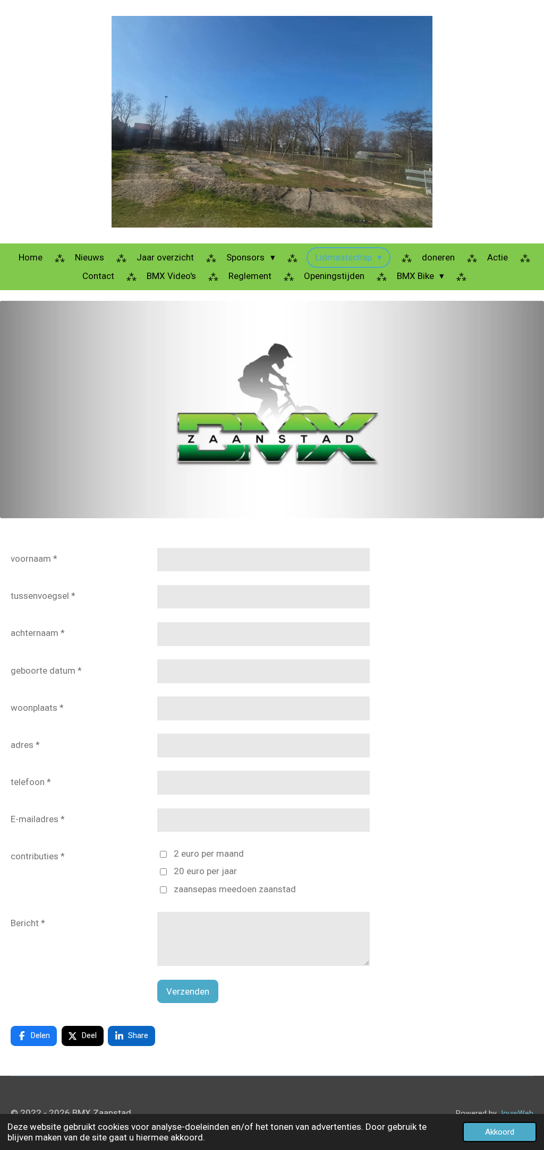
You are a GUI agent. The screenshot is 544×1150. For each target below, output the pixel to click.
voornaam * (34, 558)
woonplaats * (37, 707)
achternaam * (38, 633)
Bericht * (28, 923)
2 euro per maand (209, 853)
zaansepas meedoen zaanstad (235, 889)
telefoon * (31, 782)
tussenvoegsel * (43, 595)
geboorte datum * (46, 670)
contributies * (38, 856)
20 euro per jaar (205, 871)
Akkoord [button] (499, 1132)
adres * (25, 744)
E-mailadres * (38, 819)
